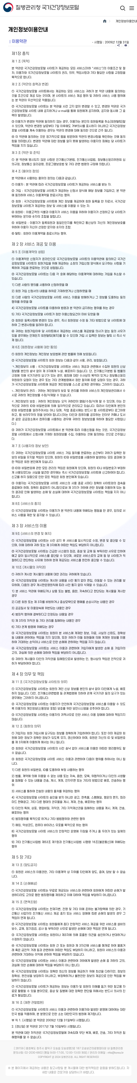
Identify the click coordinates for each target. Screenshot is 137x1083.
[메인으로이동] (104, 21)
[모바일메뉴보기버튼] (131, 8)
